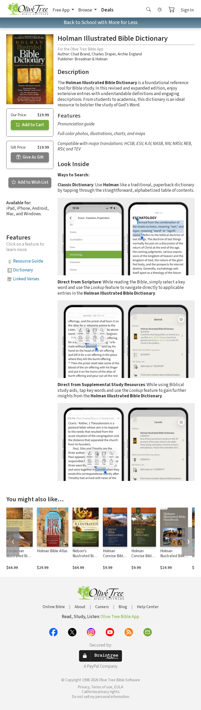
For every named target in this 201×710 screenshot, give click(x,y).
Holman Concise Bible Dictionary (142, 556)
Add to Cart (32, 125)
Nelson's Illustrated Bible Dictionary (85, 556)
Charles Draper (104, 54)
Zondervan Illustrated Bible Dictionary (19, 556)
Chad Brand (80, 54)
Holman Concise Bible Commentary (114, 556)
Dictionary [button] (23, 270)
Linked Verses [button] (26, 279)
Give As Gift (33, 157)
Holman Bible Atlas (52, 551)
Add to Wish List (32, 182)
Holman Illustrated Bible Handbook (173, 556)
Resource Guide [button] (28, 261)
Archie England (130, 54)
